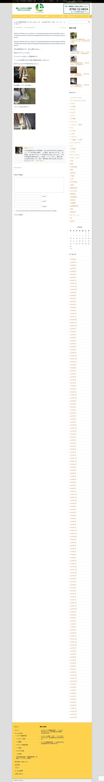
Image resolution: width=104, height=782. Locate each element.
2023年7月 (73, 371)
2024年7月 (73, 334)
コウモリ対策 (20, 751)
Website (44, 206)
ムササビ (73, 151)
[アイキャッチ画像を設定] (40, 74)
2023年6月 (73, 374)
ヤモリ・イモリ (74, 157)
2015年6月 (73, 657)
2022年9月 (73, 401)
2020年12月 (73, 458)
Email (43, 201)
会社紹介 (46, 16)
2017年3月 (73, 594)
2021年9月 (73, 431)
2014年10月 (73, 681)
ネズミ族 (73, 130)
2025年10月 (73, 289)
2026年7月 (73, 262)
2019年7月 (73, 509)
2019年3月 (73, 521)
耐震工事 (73, 212)
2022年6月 (73, 410)
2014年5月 (73, 696)
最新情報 (73, 194)
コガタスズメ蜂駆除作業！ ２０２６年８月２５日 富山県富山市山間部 (52, 731)
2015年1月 (73, 672)
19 (76, 241)
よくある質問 (61, 16)
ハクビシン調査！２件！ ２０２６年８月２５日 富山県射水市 (52, 736)
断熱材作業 (73, 188)
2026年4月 (73, 271)
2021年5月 (73, 443)
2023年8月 (73, 368)
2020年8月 (73, 470)
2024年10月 (73, 325)
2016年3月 (73, 630)
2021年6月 (73, 440)
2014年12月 (73, 675)
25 (73, 243)
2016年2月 (73, 633)
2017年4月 (73, 591)
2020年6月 (73, 476)
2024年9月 (73, 328)
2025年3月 (73, 310)
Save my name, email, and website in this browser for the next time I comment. (36, 210)
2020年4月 (73, 482)
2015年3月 (73, 666)
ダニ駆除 (73, 118)
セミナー (73, 115)
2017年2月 (73, 597)
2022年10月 (73, 398)
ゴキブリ (73, 112)
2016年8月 (73, 615)
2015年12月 (73, 639)
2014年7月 (73, 690)
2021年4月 (73, 446)
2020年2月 (73, 488)
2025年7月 (73, 298)
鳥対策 (72, 221)
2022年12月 (73, 392)
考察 (71, 209)
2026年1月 (73, 280)
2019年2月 (73, 524)
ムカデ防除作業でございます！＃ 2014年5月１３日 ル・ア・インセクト (39, 23)
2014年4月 (73, 699)
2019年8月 (73, 506)
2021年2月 (73, 452)
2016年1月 (73, 636)
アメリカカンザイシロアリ (78, 100)
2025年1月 (73, 316)
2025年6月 (73, 301)
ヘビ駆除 (18, 742)
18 (73, 241)
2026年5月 (73, 268)
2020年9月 (73, 467)
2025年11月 (73, 286)
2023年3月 (73, 383)
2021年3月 (73, 449)
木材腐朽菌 (73, 197)
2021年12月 (73, 428)
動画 (71, 164)
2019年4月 (73, 518)
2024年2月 (73, 349)
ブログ (53, 16)
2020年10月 (73, 464)
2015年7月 (73, 654)
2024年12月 (73, 319)
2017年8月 (73, 578)
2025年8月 (73, 295)
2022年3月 (73, 419)
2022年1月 (73, 425)
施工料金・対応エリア (36, 16)
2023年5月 (73, 377)
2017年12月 (73, 566)
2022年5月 (73, 413)
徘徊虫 (72, 185)
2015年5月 (73, 660)
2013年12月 (73, 711)
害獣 (71, 170)
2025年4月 (73, 307)
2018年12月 (73, 530)
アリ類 (72, 103)
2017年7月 (73, 581)
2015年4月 (73, 663)
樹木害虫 (73, 200)
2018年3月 (73, 557)
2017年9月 (73, 575)
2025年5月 (73, 304)
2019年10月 (73, 500)
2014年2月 (73, 705)
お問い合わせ (70, 16)
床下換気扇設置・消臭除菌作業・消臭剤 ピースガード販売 (26, 757)
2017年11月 (73, 569)
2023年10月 (73, 361)
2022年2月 (73, 422)
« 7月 (70, 248)
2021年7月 (73, 437)
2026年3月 (73, 274)
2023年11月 (73, 358)
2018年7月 (73, 545)
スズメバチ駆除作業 (22, 745)
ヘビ (71, 145)
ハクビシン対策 (20, 738)
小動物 (72, 176)
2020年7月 (73, 473)
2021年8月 (73, 434)
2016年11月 (73, 606)
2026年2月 (73, 277)
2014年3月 (73, 702)
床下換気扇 (73, 182)
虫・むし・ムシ (74, 215)
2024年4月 (73, 343)
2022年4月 (73, 416)
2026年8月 (73, 259)
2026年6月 (73, 265)
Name (44, 196)
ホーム (15, 16)
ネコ (71, 127)
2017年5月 (73, 587)
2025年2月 (73, 313)
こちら (86, 11)
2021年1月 (73, 455)
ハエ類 (72, 133)
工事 (71, 179)
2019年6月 (73, 512)
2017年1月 (73, 600)
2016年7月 (73, 618)
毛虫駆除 (73, 203)
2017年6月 (73, 584)
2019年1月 (73, 527)
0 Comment (63, 27)
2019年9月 (73, 503)
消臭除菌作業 (74, 206)
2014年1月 (73, 708)
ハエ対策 (18, 754)
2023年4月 (73, 380)
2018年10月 (73, 536)
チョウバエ (73, 121)
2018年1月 (73, 563)
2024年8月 (73, 331)
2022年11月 (73, 395)
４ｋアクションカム (76, 97)
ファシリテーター (75, 142)
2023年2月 (73, 386)
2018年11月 (73, 533)
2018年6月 (73, 548)
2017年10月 (73, 572)
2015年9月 (73, 648)
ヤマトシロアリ (74, 154)
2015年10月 (73, 645)
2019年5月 (73, 515)
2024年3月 (73, 346)
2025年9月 (73, 292)
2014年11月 (73, 678)
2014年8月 (73, 687)
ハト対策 (18, 748)
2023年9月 (73, 365)
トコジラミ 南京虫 (76, 124)
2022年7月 (73, 407)
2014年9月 (73, 684)
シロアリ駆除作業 (21, 735)
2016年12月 (73, 603)
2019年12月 (73, 494)
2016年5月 (73, 624)
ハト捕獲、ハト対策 (76, 139)
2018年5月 (73, 551)
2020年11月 (73, 461)
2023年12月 (73, 355)
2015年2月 (73, 669)
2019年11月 (73, 497)
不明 (71, 160)
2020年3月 (73, 485)
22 (85, 241)
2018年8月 (73, 542)
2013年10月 (73, 717)
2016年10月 (73, 609)
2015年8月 (73, 651)
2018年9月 (73, 539)
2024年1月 (73, 352)
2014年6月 (73, 693)
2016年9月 (73, 612)
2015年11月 (73, 642)
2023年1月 (73, 389)
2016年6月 (73, 621)
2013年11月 (73, 714)
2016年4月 (73, 627)
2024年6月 (73, 337)
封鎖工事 (73, 173)
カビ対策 (73, 106)
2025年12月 (73, 283)
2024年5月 (73, 340)
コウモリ (73, 109)
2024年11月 (73, 322)
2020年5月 (73, 479)
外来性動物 (73, 167)
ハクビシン (73, 136)
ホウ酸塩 (73, 148)
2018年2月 (73, 560)
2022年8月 (73, 404)
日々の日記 (73, 191)
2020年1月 (73, 491)
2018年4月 (73, 554)
